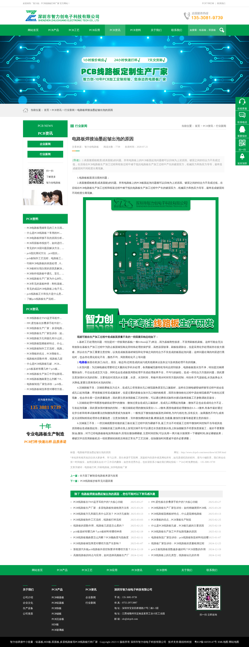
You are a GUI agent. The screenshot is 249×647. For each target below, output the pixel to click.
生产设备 (28, 608)
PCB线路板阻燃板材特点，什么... (45, 343)
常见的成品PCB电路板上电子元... (45, 288)
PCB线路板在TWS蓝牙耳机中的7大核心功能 (98, 502)
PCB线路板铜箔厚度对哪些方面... (45, 389)
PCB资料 (135, 30)
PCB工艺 (74, 30)
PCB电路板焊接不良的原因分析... (45, 238)
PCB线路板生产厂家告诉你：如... (45, 333)
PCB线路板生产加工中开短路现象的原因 (174, 531)
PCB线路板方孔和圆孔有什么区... (45, 338)
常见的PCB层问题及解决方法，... (45, 248)
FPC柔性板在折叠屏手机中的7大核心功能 (174, 502)
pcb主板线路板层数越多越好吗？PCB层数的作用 (178, 549)
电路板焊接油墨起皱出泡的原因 (100, 493)
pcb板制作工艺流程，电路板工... (45, 258)
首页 (46, 110)
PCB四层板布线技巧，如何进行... (45, 243)
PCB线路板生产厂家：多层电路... (45, 328)
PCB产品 (53, 30)
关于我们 (156, 30)
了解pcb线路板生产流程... (41, 299)
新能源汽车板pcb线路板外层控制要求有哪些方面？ (102, 549)
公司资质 (28, 613)
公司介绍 (28, 597)
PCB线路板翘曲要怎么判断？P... (45, 379)
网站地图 (234, 642)
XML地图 (222, 642)
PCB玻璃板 (58, 630)
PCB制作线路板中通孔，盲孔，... (45, 273)
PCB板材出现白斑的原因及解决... (45, 268)
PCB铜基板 (58, 597)
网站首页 (33, 30)
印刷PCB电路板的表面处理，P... (45, 263)
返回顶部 (242, 163)
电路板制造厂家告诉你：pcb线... (45, 384)
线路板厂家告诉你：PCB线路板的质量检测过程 (177, 543)
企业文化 (28, 602)
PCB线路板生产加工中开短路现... (45, 374)
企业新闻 (45, 144)
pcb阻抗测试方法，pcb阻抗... (43, 253)
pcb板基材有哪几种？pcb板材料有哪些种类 (97, 531)
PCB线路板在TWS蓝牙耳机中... (44, 318)
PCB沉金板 (58, 619)
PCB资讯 (115, 30)
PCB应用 (94, 30)
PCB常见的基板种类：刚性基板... (45, 283)
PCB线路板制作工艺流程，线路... (45, 348)
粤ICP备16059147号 (205, 642)
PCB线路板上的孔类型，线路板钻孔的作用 (175, 555)
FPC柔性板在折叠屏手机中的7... (45, 323)
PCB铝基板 (58, 602)
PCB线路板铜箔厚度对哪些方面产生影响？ (97, 543)
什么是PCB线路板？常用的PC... (44, 233)
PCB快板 (56, 608)
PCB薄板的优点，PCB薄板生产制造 (171, 519)
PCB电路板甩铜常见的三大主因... (45, 228)
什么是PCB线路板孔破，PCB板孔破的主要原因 (177, 525)
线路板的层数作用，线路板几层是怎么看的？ (98, 525)
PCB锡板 (56, 613)
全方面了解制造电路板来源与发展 (99, 475)
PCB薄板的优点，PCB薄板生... (44, 353)
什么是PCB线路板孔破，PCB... (44, 363)
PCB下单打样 (208, 3)
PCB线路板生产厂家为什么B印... (45, 278)
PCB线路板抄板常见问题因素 (96, 481)
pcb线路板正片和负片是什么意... (45, 294)
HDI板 (55, 624)
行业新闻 (69, 110)
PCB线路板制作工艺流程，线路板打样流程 (97, 519)
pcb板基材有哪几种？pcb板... (43, 369)
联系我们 (221, 3)
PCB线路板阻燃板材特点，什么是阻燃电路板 (176, 513)
